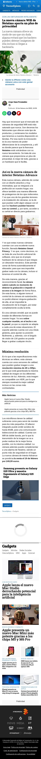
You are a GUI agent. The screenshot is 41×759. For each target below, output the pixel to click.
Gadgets (6, 10)
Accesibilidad (31, 754)
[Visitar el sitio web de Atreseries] (30, 723)
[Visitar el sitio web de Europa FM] (20, 728)
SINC (18, 553)
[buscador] (34, 6)
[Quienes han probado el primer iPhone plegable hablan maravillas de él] (30, 680)
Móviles (15, 10)
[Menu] (38, 6)
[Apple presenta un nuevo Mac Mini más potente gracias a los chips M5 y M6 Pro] (20, 614)
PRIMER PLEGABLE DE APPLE (29, 688)
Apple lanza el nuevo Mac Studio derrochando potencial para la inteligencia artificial (20, 401)
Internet (31, 553)
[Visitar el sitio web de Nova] (11, 723)
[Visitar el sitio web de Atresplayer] (16, 733)
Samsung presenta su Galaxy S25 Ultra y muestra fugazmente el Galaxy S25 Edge (20, 472)
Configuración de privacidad (28, 750)
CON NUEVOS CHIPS (9, 582)
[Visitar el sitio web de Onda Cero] (11, 728)
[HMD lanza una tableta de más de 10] (30, 651)
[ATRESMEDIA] (20, 712)
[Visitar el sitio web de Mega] (20, 723)
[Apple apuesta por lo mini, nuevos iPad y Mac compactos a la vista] (11, 651)
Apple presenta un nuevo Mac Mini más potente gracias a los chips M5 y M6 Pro (18, 635)
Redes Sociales (27, 10)
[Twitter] (9, 105)
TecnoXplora (6, 511)
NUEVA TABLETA (27, 659)
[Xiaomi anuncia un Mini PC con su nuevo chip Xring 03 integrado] (11, 680)
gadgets (7, 505)
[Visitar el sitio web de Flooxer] (27, 733)
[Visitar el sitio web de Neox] (30, 718)
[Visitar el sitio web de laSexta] (20, 718)
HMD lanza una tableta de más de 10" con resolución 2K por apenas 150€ (29, 663)
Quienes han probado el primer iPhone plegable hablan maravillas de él (29, 693)
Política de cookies (32, 747)
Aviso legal (6, 747)
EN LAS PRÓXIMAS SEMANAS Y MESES (9, 659)
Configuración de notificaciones (16, 754)
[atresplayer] (29, 6)
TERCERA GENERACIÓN (10, 687)
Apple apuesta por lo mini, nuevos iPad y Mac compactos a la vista (9, 665)
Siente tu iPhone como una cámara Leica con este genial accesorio (18, 82)
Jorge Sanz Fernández (17, 102)
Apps (24, 553)
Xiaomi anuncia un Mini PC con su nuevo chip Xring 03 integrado (10, 691)
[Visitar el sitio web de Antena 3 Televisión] (11, 718)
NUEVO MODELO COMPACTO (12, 627)
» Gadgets (15, 511)
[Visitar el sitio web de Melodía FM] (30, 728)
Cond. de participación (11, 750)
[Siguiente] (37, 2)
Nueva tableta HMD (25, 1)
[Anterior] (16, 2)
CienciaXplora (8, 553)
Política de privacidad (18, 747)
